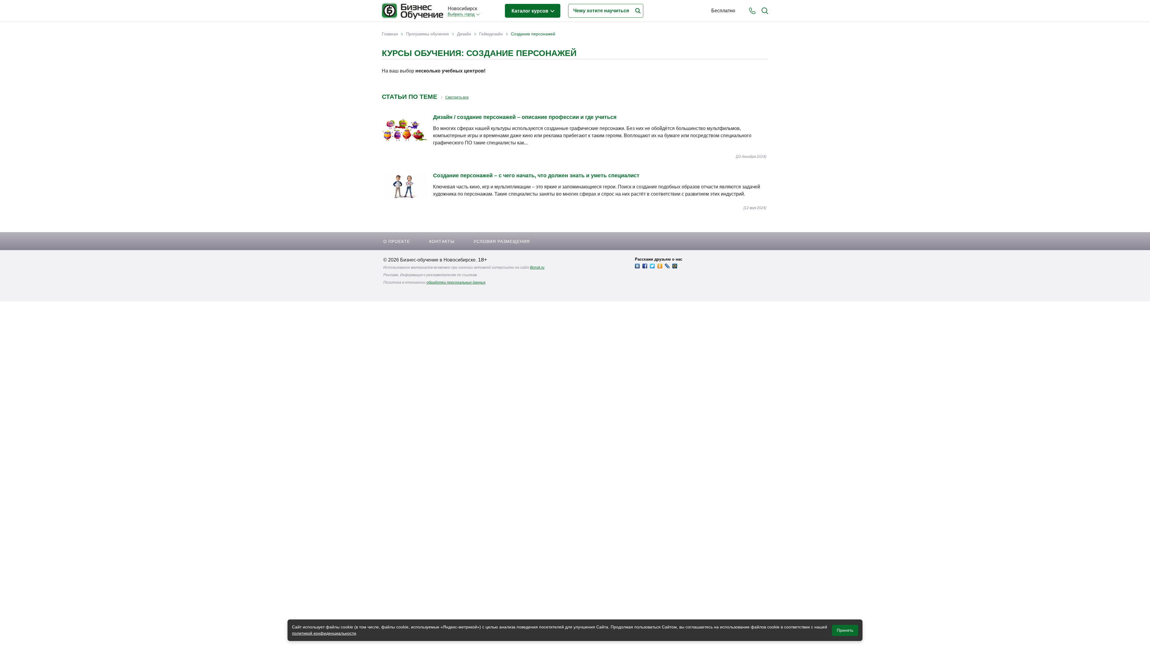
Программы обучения (427, 33)
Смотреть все (457, 97)
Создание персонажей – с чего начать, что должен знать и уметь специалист (536, 176)
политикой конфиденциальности (324, 633)
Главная (390, 33)
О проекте (396, 241)
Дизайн (464, 33)
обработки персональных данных (455, 282)
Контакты (441, 241)
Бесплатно (723, 10)
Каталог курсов (531, 10)
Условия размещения (501, 241)
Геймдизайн (491, 33)
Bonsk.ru (537, 267)
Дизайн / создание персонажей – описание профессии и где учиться (525, 117)
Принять (845, 630)
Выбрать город (461, 14)
